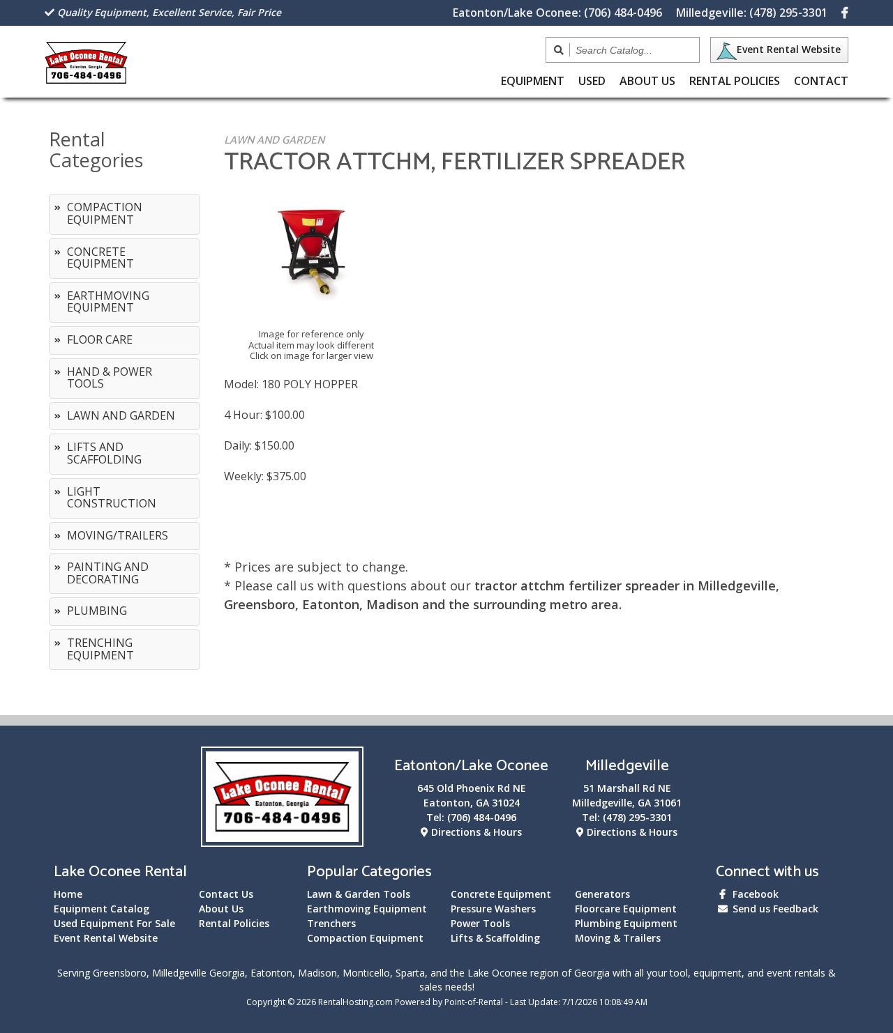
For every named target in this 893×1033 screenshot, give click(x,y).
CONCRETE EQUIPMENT (100, 258)
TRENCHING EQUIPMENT (100, 649)
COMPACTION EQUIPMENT (104, 213)
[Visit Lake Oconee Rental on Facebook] (844, 12)
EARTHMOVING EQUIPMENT (108, 302)
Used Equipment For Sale (114, 923)
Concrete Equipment (501, 894)
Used (592, 81)
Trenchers (331, 923)
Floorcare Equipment (626, 908)
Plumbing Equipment (626, 923)
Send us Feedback (774, 908)
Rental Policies (734, 81)
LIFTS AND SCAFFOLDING (104, 453)
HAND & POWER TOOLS (109, 378)
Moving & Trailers (618, 937)
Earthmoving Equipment (367, 908)
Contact (821, 81)
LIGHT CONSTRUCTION (111, 498)
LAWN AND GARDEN (121, 415)
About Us (647, 81)
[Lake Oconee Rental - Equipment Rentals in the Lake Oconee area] (86, 78)
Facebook (754, 894)
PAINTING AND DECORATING (108, 573)
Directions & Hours (475, 832)
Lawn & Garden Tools (358, 894)
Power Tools (480, 923)
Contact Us (226, 894)
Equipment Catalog (101, 908)
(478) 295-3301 (751, 12)
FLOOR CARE (100, 339)
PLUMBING (97, 610)
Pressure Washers (493, 908)
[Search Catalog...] (559, 49)
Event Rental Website (789, 49)
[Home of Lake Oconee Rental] (282, 838)
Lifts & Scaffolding (495, 937)
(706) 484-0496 (557, 12)
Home (68, 894)
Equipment (532, 81)
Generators (602, 894)
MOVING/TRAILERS (117, 535)
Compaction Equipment (365, 937)
